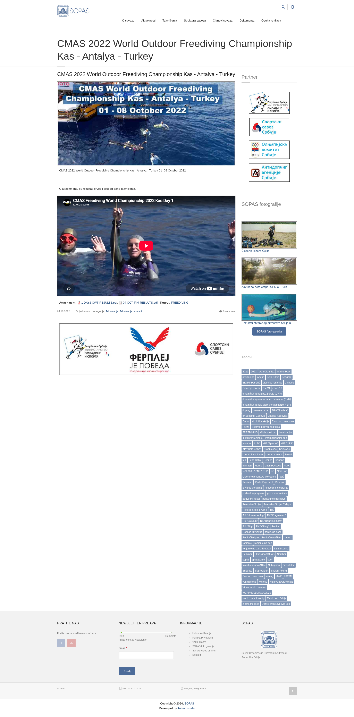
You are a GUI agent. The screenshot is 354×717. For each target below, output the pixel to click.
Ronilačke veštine (271, 537)
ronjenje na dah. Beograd (257, 548)
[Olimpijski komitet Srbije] (269, 149)
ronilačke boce (273, 532)
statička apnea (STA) (254, 565)
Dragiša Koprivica (277, 415)
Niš (272, 471)
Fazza (246, 426)
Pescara (280, 482)
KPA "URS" (287, 443)
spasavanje (258, 559)
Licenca (267, 460)
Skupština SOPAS (265, 554)
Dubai (246, 421)
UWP (279, 576)
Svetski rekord (279, 570)
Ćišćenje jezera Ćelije (255, 250)
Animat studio (186, 708)
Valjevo (263, 581)
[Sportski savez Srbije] (269, 126)
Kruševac (284, 449)
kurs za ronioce (274, 454)
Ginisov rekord (268, 432)
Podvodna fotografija (276, 487)
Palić (281, 476)
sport (270, 559)
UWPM (288, 576)
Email (123, 648)
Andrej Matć (283, 371)
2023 (254, 371)
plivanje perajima (252, 487)
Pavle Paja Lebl (264, 482)
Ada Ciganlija (267, 371)
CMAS (266, 388)
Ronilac (275, 526)
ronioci (288, 537)
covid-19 (277, 388)
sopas (246, 559)
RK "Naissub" (250, 521)
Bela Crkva (273, 377)
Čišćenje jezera (251, 388)
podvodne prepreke (253, 493)
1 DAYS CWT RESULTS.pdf (99, 302)
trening (269, 576)
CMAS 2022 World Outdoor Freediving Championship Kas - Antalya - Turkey (146, 74)
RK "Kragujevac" (276, 515)
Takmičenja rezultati (131, 311)
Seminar (247, 554)
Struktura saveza (195, 20)
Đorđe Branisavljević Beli (276, 603)
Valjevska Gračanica (281, 581)
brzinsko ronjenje (272, 382)
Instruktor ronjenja (253, 438)
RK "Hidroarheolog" (253, 515)
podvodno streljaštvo (274, 498)
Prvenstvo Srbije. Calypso (277, 504)
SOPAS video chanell (204, 650)
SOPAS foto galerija (269, 331)
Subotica (247, 570)
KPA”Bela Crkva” (252, 449)
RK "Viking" (262, 526)
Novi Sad (282, 471)
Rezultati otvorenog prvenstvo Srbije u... (267, 322)
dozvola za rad (261, 410)
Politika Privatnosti (202, 637)
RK (272, 509)
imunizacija (285, 432)
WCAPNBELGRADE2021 (257, 592)
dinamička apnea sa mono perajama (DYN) (267, 399)
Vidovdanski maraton (254, 587)
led (244, 460)
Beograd (287, 377)
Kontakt (196, 654)
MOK (286, 465)
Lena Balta (255, 460)
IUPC (257, 443)
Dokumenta (246, 20)
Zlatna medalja (251, 603)
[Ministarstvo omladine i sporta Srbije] (269, 102)
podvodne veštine (277, 493)
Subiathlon (289, 565)
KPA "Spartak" (270, 443)
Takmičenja (169, 20)
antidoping (248, 377)
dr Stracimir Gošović (254, 415)
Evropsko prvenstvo (283, 421)
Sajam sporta (281, 548)
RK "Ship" (248, 526)
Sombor (281, 554)
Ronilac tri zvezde (252, 532)
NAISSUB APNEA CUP (255, 471)
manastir (247, 465)
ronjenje (247, 543)
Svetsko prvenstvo (253, 576)
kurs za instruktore (253, 454)
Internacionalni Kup (276, 438)
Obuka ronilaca (271, 20)
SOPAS (189, 703)
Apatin (260, 377)
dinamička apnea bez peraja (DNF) (262, 393)
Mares (258, 465)
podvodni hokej (251, 498)
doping (246, 410)
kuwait (288, 454)
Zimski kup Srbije (276, 598)
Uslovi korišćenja (201, 633)
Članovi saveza (223, 20)
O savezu (128, 20)
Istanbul (247, 443)
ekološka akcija (260, 421)
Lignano (279, 460)
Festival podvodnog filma (266, 426)
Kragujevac (270, 449)
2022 (245, 371)
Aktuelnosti (148, 20)
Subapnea (274, 565)
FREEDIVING (179, 302)
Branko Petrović (251, 382)
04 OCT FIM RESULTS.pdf (140, 302)
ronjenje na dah (263, 543)
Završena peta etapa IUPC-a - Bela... (266, 286)
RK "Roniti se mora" (271, 521)
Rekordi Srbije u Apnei (255, 509)
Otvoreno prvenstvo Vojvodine (259, 476)
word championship (253, 598)
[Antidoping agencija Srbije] (269, 172)
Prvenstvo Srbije (252, 504)
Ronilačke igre (251, 537)
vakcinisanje (249, 581)
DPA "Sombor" (280, 410)
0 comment (229, 311)
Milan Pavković (272, 465)
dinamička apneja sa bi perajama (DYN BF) (267, 404)
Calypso (289, 382)
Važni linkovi (199, 642)
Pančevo (247, 482)
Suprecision (261, 570)
